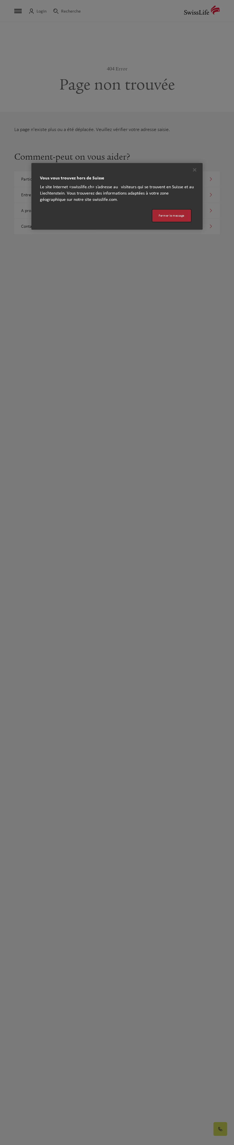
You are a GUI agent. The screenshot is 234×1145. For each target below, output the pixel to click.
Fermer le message (171, 215)
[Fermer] (194, 170)
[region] (117, 196)
